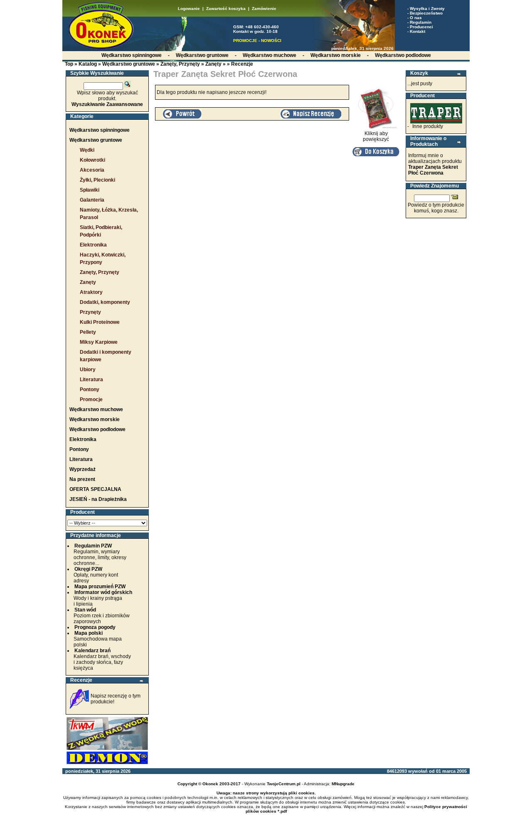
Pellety (88, 332)
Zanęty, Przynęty (180, 64)
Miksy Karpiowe (99, 342)
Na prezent (82, 479)
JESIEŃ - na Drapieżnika (98, 499)
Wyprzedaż (82, 469)
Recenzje (242, 64)
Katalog (88, 64)
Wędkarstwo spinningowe (99, 130)
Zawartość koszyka (226, 8)
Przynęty (90, 312)
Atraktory (91, 292)
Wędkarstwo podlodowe (97, 429)
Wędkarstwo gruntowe (128, 64)
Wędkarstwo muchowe (96, 409)
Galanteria (92, 200)
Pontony (89, 389)
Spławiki (89, 190)
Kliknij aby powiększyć (376, 136)
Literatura (91, 379)
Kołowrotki (92, 160)
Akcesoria (92, 170)
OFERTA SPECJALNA (95, 489)
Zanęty (213, 64)
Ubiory (88, 369)
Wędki (87, 150)
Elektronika (93, 245)
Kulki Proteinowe (100, 322)
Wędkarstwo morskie (94, 419)
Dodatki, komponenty (105, 302)
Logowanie (189, 8)
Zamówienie (264, 8)
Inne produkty (427, 126)
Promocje (91, 399)
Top (69, 64)
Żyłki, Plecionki (97, 180)
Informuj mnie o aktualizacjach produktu (435, 164)
